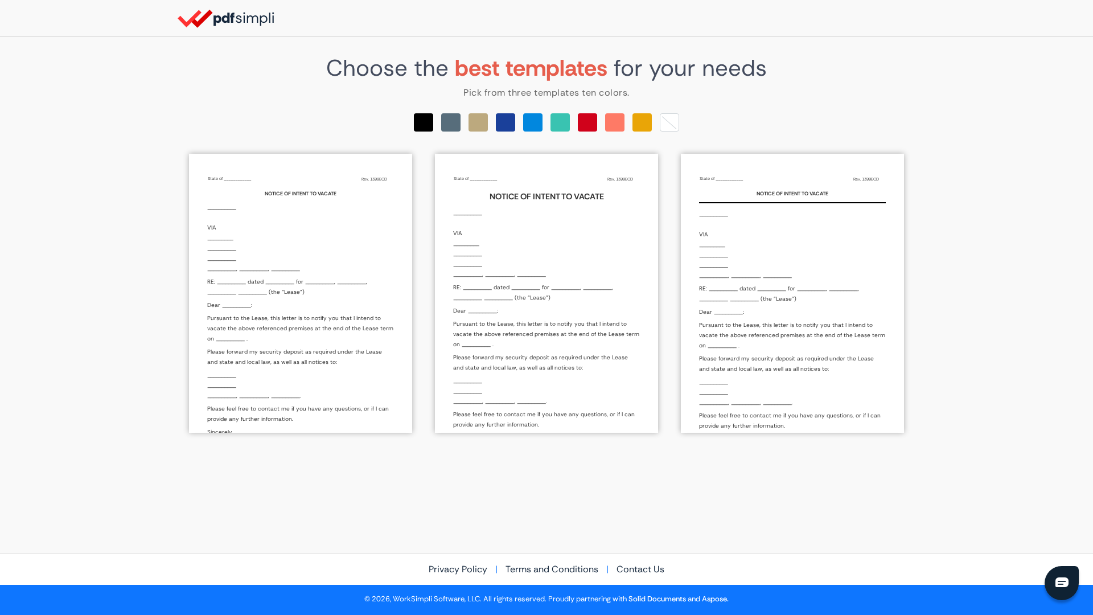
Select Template (300, 293)
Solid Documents (657, 599)
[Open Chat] (1062, 583)
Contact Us (640, 569)
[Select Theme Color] (423, 122)
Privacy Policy (458, 569)
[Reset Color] (669, 122)
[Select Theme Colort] (560, 122)
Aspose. (715, 599)
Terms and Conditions (552, 569)
